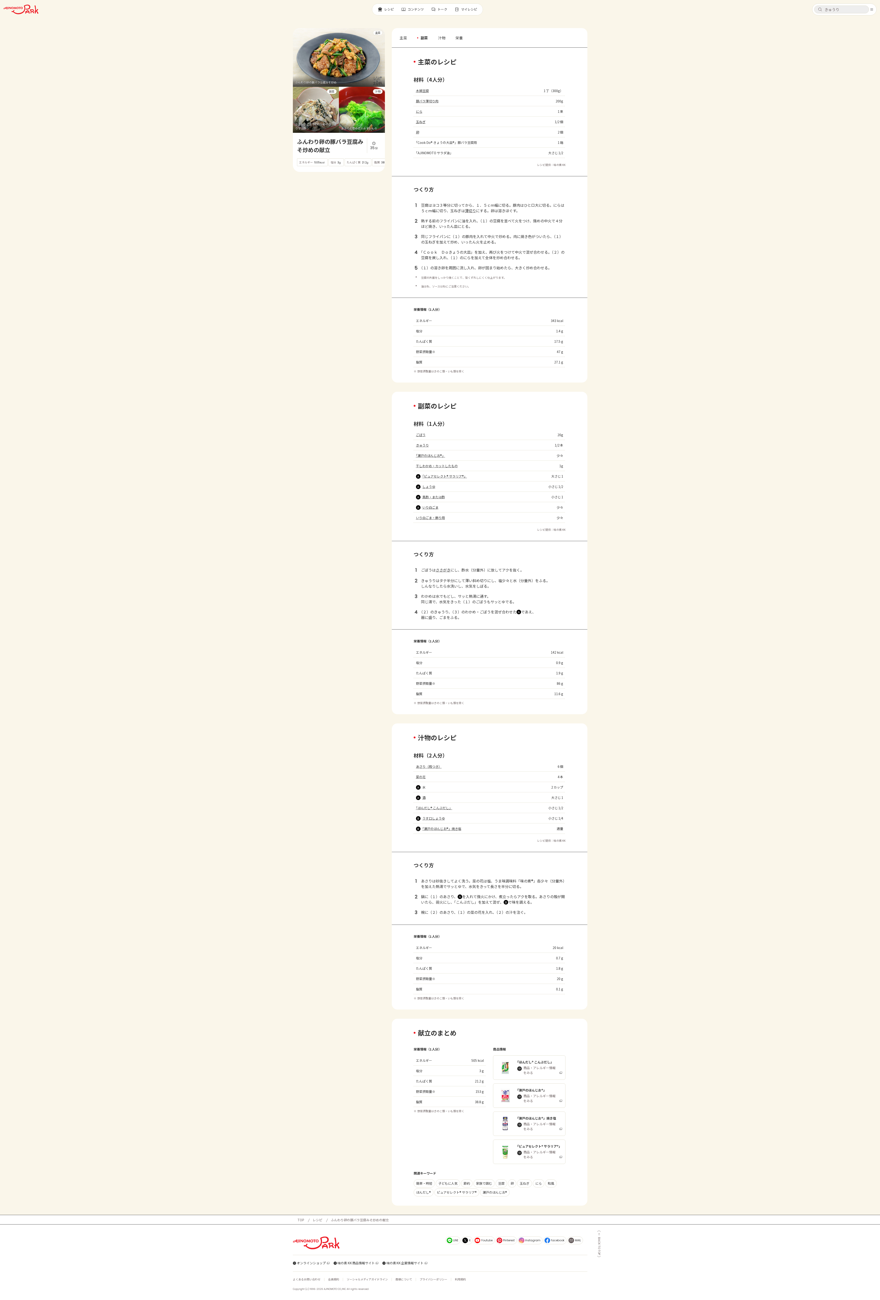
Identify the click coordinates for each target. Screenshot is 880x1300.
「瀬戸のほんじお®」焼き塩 (441, 828)
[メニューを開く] (871, 9)
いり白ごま (430, 507)
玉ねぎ (421, 121)
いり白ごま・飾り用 (430, 517)
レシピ (317, 1220)
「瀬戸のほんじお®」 (430, 455)
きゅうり (422, 445)
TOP (300, 1220)
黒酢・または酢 (433, 497)
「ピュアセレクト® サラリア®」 (444, 476)
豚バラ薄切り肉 (427, 101)
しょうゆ (428, 486)
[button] (841, 9)
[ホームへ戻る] (20, 9)
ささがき (443, 570)
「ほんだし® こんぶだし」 (434, 808)
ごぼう (421, 434)
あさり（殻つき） (429, 766)
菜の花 (421, 777)
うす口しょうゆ (433, 818)
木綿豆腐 (422, 90)
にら (419, 111)
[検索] (820, 9)
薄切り (470, 210)
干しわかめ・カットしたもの (437, 466)
